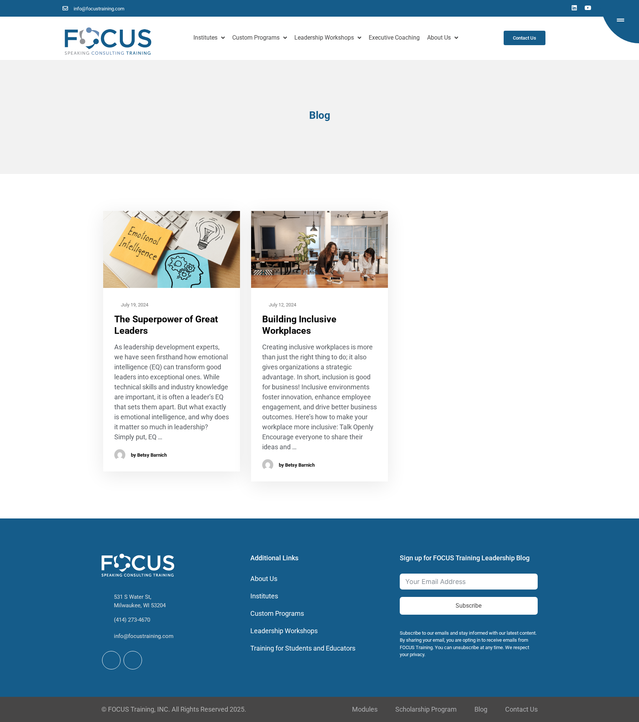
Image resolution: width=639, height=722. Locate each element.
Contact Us (521, 709)
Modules (365, 709)
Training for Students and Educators (302, 648)
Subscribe (468, 605)
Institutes (205, 37)
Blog (480, 709)
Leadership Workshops (324, 37)
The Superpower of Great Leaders (166, 325)
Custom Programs (256, 37)
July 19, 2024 (134, 305)
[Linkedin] (574, 8)
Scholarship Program (426, 709)
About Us (439, 37)
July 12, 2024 (282, 305)
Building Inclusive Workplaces (299, 325)
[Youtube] (588, 8)
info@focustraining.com (143, 636)
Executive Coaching (394, 37)
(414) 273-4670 (132, 620)
